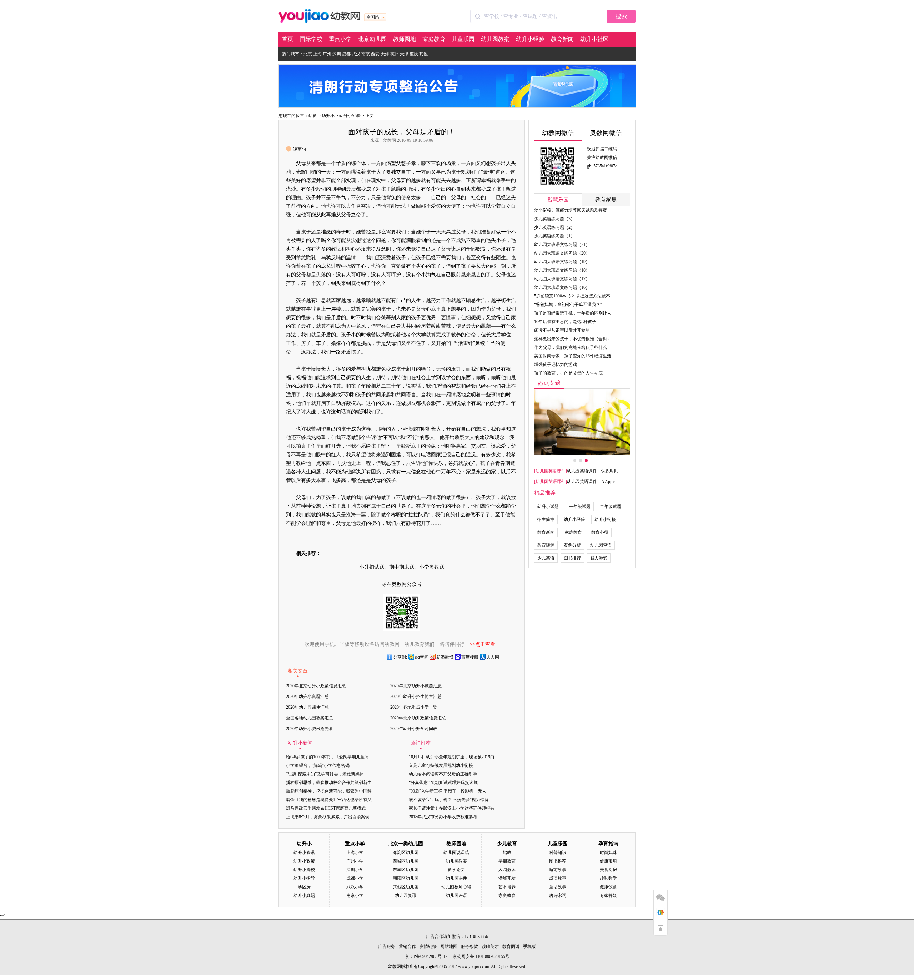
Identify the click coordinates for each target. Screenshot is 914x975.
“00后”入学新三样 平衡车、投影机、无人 (447, 791)
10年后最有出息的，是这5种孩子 (565, 321)
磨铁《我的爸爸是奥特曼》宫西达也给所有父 (329, 799)
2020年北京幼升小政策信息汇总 (316, 685)
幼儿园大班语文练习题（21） (562, 244)
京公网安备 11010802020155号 (481, 956)
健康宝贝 (608, 861)
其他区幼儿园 (405, 886)
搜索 (621, 16)
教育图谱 (510, 946)
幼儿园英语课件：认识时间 (592, 470)
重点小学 (340, 39)
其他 (423, 53)
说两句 (299, 149)
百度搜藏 (469, 657)
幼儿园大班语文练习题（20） (562, 253)
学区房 (304, 886)
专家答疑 (608, 895)
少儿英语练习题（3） (554, 218)
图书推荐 (557, 861)
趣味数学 (608, 878)
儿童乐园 (463, 39)
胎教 (507, 852)
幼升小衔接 (605, 519)
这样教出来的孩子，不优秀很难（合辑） (572, 338)
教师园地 (404, 39)
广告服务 (386, 946)
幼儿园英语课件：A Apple (591, 481)
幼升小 (328, 115)
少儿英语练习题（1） (554, 235)
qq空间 (421, 657)
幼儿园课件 (456, 878)
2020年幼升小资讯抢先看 (309, 728)
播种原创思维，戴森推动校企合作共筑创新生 (329, 782)
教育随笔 (545, 545)
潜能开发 (507, 878)
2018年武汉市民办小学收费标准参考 (443, 816)
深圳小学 (354, 869)
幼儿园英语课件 (551, 470)
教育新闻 (562, 39)
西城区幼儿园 (405, 861)
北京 (307, 53)
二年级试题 (610, 506)
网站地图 (448, 946)
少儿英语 (545, 558)
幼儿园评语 (601, 545)
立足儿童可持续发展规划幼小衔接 (441, 765)
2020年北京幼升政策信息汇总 (418, 717)
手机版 (529, 946)
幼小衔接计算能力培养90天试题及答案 (570, 210)
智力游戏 (598, 558)
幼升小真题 (304, 895)
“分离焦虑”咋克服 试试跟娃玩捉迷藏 (443, 782)
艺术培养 (507, 886)
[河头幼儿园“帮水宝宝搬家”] (582, 422)
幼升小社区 (594, 39)
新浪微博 (444, 657)
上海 (317, 53)
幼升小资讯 (304, 852)
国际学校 (311, 39)
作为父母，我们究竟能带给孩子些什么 (570, 347)
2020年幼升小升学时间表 (413, 728)
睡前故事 (557, 869)
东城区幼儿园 (405, 869)
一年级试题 (580, 506)
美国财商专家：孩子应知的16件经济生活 (572, 355)
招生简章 (545, 519)
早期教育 (507, 861)
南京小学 (354, 895)
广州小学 (354, 861)
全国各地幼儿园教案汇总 (309, 717)
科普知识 (557, 852)
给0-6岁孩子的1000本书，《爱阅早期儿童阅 (327, 756)
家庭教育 (433, 39)
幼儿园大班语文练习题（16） (562, 287)
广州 (327, 53)
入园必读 (507, 869)
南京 (365, 53)
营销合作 (407, 946)
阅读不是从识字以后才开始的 (562, 330)
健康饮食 (608, 886)
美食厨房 (608, 869)
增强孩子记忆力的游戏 (555, 364)
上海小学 (354, 852)
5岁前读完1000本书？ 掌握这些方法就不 (572, 295)
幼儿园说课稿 (456, 852)
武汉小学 (354, 886)
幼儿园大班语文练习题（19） (562, 261)
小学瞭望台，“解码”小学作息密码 (318, 765)
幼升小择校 (304, 869)
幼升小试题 (548, 506)
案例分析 (572, 545)
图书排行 (572, 558)
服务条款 (469, 946)
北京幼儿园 (372, 39)
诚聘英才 (490, 946)
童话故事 (557, 886)
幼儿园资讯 (405, 895)
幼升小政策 (304, 861)
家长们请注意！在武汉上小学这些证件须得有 (451, 808)
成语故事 (557, 878)
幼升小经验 (530, 39)
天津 (385, 53)
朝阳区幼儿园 (405, 878)
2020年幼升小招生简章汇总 (416, 696)
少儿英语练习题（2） (554, 227)
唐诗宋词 (557, 895)
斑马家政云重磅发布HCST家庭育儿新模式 (326, 808)
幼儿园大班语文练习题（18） (562, 270)
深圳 (336, 53)
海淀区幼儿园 (405, 852)
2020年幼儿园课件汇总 (307, 707)
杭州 (394, 53)
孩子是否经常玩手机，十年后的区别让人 (572, 313)
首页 (287, 39)
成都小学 (354, 878)
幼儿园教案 (495, 39)
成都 (346, 53)
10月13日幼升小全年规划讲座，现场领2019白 (451, 756)
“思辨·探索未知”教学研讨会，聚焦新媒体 (325, 774)
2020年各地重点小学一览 (413, 707)
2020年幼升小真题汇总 (307, 696)
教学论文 (456, 869)
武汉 (356, 53)
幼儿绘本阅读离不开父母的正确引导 (443, 774)
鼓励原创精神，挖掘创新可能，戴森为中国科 (329, 791)
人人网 (492, 657)
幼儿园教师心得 (456, 886)
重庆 (414, 53)
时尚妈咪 (608, 852)
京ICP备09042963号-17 (426, 956)
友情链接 (428, 946)
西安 (375, 53)
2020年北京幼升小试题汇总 (416, 685)
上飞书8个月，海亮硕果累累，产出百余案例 (328, 816)
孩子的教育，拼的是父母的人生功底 (568, 373)
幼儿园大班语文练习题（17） (562, 278)
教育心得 (599, 532)
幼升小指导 (304, 878)
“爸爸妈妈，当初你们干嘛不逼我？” (568, 304)
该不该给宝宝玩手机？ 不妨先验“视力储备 (449, 799)
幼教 (312, 115)
